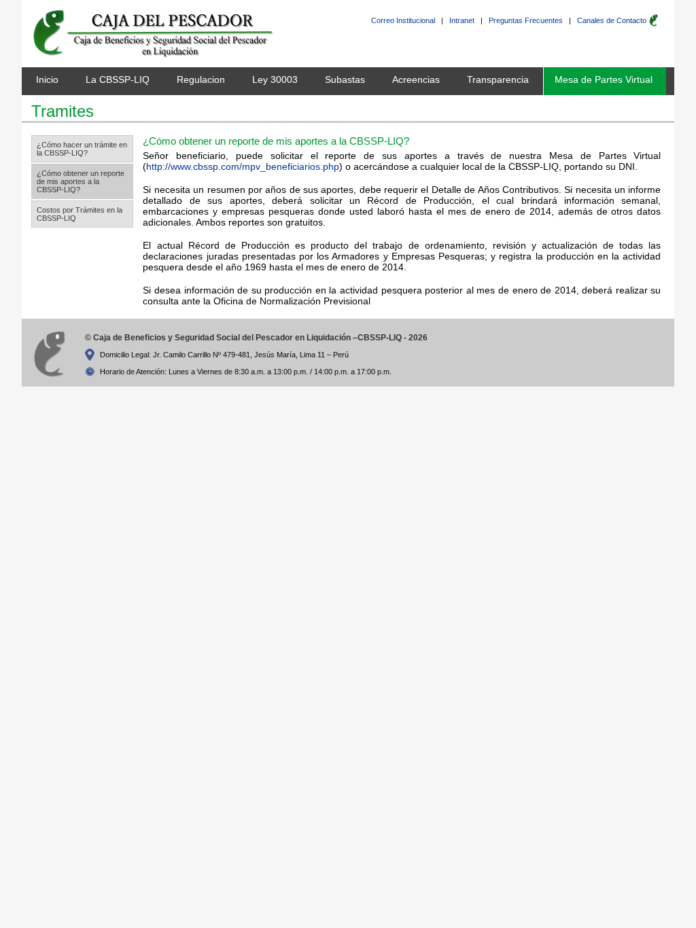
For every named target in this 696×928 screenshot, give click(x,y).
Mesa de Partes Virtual (603, 79)
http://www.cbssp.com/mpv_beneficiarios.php (242, 166)
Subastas (345, 79)
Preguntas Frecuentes (526, 20)
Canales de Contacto (611, 20)
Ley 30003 (275, 79)
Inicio (47, 79)
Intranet (461, 20)
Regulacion (201, 79)
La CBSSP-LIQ (118, 79)
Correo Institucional (403, 20)
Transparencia (498, 79)
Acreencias (416, 79)
